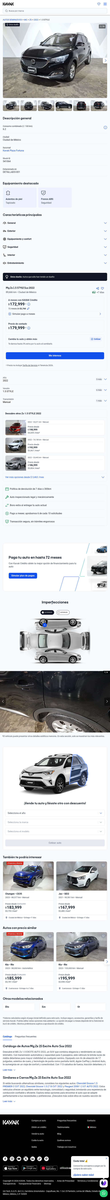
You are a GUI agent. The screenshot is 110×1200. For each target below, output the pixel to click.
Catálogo (7, 1036)
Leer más (7, 1070)
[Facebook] (5, 1159)
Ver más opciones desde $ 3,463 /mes (24, 477)
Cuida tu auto (38, 1140)
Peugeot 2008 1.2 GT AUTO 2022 (81, 1086)
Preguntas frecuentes (25, 1036)
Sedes (34, 1147)
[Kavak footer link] (11, 1134)
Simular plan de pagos (23, 575)
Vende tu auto (38, 1134)
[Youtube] (19, 1159)
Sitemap (47, 1184)
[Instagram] (12, 1159)
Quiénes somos (64, 1140)
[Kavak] (7, 4)
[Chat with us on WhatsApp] (103, 1193)
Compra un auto (39, 1120)
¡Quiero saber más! (83, 1175)
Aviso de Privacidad (65, 1181)
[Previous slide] (4, 60)
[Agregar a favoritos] (102, 288)
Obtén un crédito (39, 1127)
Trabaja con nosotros (66, 1147)
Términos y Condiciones (87, 1181)
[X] (25, 1159)
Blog (59, 1134)
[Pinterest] (46, 1159)
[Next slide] (106, 60)
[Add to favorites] (50, 865)
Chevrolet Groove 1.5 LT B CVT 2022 (44, 1086)
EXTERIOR (48, 612)
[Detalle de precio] (28, 304)
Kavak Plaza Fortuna (13, 150)
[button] (96, 339)
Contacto (91, 1120)
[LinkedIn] (32, 1159)
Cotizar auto (55, 842)
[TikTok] (39, 1159)
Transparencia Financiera (29, 1184)
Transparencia (9, 1184)
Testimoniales (63, 1127)
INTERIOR (64, 612)
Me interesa (55, 355)
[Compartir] (97, 288)
